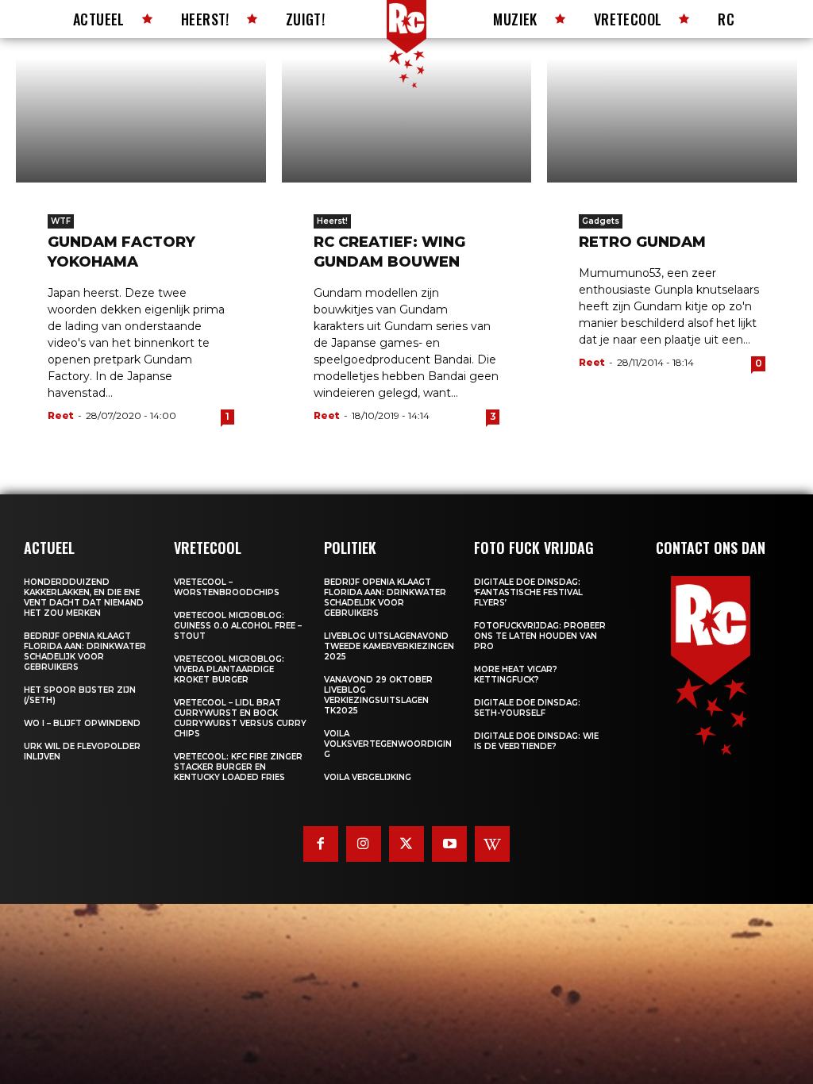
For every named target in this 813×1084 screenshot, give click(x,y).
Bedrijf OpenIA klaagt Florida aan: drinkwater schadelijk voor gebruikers (85, 651)
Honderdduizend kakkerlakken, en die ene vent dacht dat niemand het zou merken (84, 597)
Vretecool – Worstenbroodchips (226, 587)
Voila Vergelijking (367, 777)
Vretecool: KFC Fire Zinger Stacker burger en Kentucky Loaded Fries (238, 766)
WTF (61, 221)
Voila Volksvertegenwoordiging (388, 743)
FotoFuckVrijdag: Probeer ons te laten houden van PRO (540, 636)
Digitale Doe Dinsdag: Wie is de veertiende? (536, 741)
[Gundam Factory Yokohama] (141, 120)
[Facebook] (320, 843)
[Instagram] (363, 843)
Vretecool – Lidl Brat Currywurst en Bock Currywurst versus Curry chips (240, 718)
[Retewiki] (492, 843)
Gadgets (600, 221)
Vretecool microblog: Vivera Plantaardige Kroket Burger (229, 669)
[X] (406, 843)
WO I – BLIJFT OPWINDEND (82, 723)
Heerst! (332, 221)
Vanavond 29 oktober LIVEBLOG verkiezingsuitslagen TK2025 (378, 695)
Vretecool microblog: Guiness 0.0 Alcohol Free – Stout (238, 625)
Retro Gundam (642, 242)
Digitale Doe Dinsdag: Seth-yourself (527, 708)
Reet (61, 415)
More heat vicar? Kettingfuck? (515, 674)
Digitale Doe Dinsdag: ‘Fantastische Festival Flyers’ (528, 592)
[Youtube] (449, 843)
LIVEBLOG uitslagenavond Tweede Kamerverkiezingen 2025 (389, 646)
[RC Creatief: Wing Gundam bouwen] (407, 120)
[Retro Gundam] (672, 120)
